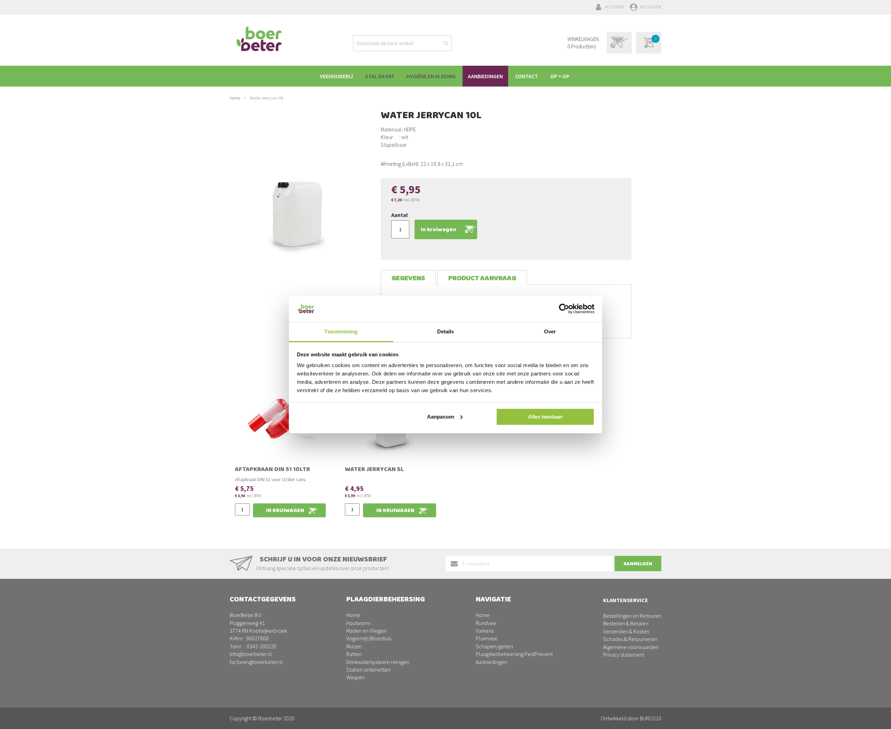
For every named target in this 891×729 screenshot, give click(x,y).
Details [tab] (445, 331)
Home (235, 97)
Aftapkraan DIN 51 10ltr (272, 470)
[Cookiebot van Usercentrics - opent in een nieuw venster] (564, 308)
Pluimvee (486, 638)
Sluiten (446, 716)
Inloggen (650, 6)
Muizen (354, 646)
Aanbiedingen (491, 661)
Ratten (354, 653)
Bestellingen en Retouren (632, 615)
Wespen (355, 677)
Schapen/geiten (494, 646)
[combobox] (402, 43)
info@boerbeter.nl (251, 653)
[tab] (408, 277)
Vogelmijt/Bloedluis (368, 638)
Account (615, 6)
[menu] (445, 76)
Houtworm (358, 622)
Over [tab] (550, 331)
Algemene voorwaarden (631, 646)
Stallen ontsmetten (368, 669)
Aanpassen (440, 417)
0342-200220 (261, 646)
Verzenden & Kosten (626, 631)
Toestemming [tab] (340, 331)
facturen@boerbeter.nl (256, 661)
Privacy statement (623, 654)
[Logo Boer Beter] (259, 39)
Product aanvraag (482, 278)
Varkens (485, 630)
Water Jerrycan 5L (374, 470)
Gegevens (408, 278)
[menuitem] (336, 76)
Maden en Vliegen (366, 630)
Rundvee (486, 622)
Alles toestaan (545, 417)
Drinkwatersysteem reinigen (377, 661)
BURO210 (650, 718)
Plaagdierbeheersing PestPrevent (514, 653)
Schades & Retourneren (630, 638)
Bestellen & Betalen (625, 623)
